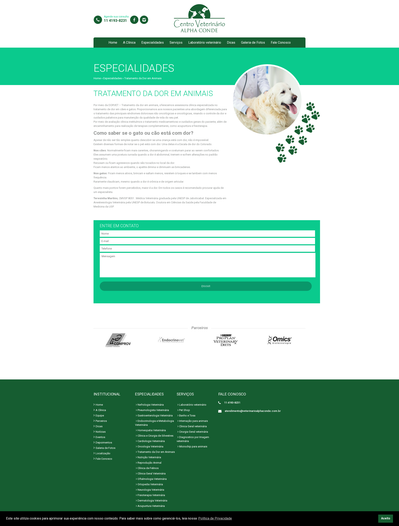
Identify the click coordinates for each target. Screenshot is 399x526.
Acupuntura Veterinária (151, 505)
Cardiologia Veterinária (151, 441)
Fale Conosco (281, 42)
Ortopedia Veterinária (150, 484)
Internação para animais (193, 420)
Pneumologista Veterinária (153, 410)
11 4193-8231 (115, 20)
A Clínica (129, 42)
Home (112, 42)
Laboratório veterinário (204, 42)
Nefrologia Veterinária (150, 404)
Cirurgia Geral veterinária (193, 431)
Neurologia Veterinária (150, 489)
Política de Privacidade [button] (215, 518)
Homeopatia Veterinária (151, 430)
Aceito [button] (385, 518)
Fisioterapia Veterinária (151, 495)
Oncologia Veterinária (150, 446)
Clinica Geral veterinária (193, 426)
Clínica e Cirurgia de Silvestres (155, 435)
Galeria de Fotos (253, 42)
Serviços (176, 42)
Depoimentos (104, 442)
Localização (103, 453)
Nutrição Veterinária (149, 457)
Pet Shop (184, 410)
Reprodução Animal (149, 462)
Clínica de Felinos (148, 468)
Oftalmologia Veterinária (152, 478)
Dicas (231, 42)
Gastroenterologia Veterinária (155, 415)
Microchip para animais (193, 446)
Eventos (100, 437)
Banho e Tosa (187, 415)
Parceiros (101, 420)
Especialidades (152, 42)
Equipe (100, 415)
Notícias (101, 431)
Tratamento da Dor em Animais (156, 451)
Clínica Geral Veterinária (151, 473)
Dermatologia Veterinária (152, 500)
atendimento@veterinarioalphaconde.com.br (253, 410)
